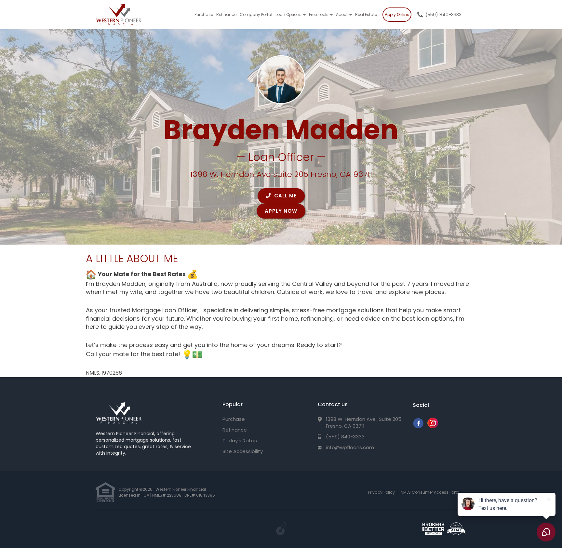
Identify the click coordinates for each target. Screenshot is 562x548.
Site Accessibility (242, 451)
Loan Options (288, 14)
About (342, 14)
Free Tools (319, 14)
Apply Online (397, 14)
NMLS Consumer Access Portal (431, 492)
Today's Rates (239, 440)
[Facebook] (418, 426)
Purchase (203, 14)
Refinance (226, 14)
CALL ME (285, 195)
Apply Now (281, 210)
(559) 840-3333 (443, 14)
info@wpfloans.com (350, 447)
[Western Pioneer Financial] (119, 413)
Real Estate (366, 14)
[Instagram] (432, 426)
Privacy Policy (381, 492)
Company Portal (256, 14)
